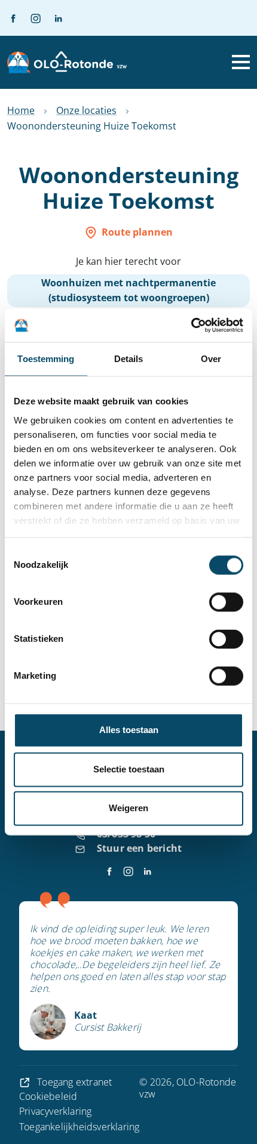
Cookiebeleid (48, 1096)
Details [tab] (128, 359)
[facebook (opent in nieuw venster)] (13, 18)
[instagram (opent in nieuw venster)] (30, 18)
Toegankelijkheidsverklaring (79, 1126)
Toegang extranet (73, 1082)
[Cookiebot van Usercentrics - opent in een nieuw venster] (191, 325)
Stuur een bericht (139, 848)
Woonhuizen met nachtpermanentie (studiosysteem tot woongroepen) (128, 290)
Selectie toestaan (128, 769)
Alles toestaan (128, 730)
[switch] (226, 602)
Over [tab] (211, 359)
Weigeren (128, 808)
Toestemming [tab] (45, 359)
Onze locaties (86, 110)
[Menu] (241, 62)
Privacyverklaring (55, 1111)
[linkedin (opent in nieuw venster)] (53, 18)
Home (21, 110)
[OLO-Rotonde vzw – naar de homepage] (67, 62)
